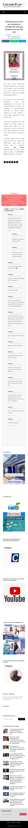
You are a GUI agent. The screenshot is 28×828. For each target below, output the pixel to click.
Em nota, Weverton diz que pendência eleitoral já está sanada (17, 771)
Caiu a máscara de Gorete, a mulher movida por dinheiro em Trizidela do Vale (17, 731)
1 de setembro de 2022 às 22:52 (15, 392)
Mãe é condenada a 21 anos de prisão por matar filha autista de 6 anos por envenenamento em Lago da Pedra (17, 802)
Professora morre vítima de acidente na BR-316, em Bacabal (17, 788)
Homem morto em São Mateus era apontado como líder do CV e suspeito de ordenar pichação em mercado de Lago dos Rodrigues (17, 779)
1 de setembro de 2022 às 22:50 (15, 365)
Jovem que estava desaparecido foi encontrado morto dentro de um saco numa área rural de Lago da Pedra (17, 740)
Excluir (14, 230)
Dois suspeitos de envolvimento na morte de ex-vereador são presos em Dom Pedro (17, 749)
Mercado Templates (16, 826)
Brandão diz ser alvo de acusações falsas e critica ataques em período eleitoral (17, 764)
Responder (9, 230)
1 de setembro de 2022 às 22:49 (15, 333)
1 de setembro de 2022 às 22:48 (15, 298)
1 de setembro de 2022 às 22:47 (15, 264)
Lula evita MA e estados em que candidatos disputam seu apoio (17, 794)
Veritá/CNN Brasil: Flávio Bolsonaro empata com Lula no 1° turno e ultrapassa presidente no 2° (17, 756)
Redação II (8, 35)
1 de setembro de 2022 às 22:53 (15, 408)
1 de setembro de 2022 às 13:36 (15, 216)
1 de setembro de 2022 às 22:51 (15, 379)
